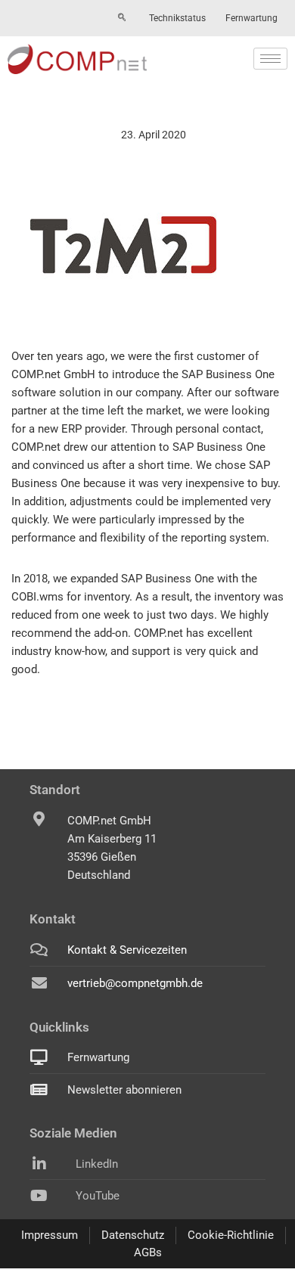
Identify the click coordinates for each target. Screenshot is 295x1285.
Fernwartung (251, 18)
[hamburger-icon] (270, 59)
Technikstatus (177, 18)
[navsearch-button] (122, 18)
